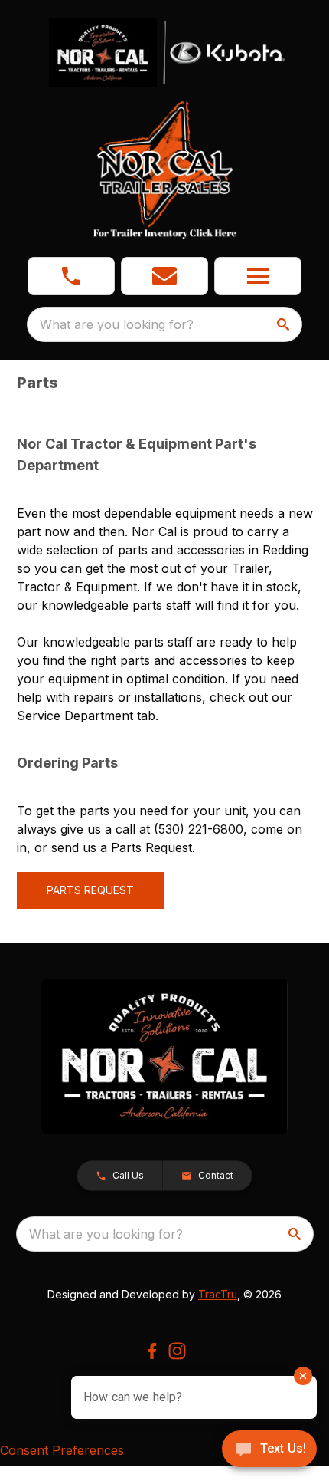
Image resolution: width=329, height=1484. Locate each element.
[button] (71, 276)
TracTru (217, 1294)
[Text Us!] (269, 1450)
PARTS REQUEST (90, 890)
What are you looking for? (117, 324)
